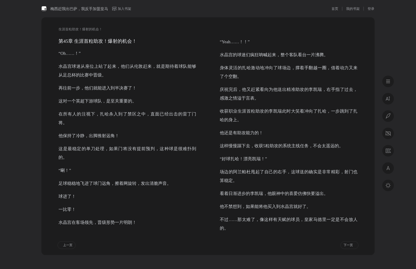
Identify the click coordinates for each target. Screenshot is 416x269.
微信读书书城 (44, 8)
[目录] (388, 81)
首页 (335, 9)
